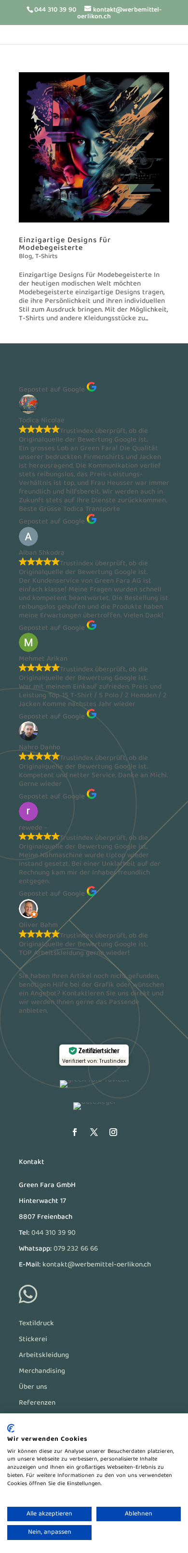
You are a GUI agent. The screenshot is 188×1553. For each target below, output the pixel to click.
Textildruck (36, 1324)
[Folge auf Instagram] (113, 1132)
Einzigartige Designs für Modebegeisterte (65, 244)
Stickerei (33, 1339)
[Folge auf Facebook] (74, 1132)
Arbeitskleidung (44, 1355)
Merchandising (42, 1371)
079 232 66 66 (76, 1249)
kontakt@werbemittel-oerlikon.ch (96, 1265)
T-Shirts (46, 256)
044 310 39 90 (53, 1233)
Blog (25, 256)
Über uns (33, 1387)
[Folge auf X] (94, 1132)
